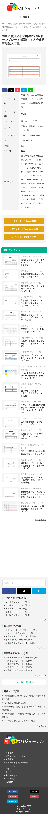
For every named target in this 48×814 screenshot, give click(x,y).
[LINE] (30, 90)
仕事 (23, 151)
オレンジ (25, 140)
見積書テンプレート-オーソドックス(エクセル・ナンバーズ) (32, 436)
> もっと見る (40, 520)
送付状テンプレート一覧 (16, 615)
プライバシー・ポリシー (16, 756)
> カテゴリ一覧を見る (24, 682)
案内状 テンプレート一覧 (17, 640)
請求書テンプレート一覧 (16, 612)
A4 (22, 146)
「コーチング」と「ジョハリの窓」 (20, 721)
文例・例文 (10, 779)
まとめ (8, 772)
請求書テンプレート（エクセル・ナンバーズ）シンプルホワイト (32, 288)
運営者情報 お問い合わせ (17, 762)
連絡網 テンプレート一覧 (17, 664)
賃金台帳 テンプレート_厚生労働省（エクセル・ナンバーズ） (32, 508)
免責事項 (9, 759)
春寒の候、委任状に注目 (15, 703)
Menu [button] (26, 17)
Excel (23, 135)
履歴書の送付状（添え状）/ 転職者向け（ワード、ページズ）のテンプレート (33, 494)
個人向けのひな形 (29, 121)
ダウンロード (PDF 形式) (25, 237)
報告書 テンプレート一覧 (17, 670)
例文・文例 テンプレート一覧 (19, 636)
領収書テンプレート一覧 (16, 605)
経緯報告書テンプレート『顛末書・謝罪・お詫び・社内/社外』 (32, 480)
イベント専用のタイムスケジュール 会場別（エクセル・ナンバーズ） (32, 375)
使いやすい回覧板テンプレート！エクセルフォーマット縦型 (32, 393)
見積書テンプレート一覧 (16, 609)
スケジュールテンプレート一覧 (19, 633)
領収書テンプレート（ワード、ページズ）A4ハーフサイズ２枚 (32, 317)
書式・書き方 (11, 775)
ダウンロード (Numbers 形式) (25, 229)
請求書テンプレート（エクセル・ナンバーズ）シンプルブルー (32, 357)
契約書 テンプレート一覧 (17, 661)
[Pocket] (17, 90)
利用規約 (9, 753)
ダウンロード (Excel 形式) (25, 221)
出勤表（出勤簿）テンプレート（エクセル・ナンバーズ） (32, 343)
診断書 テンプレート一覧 (17, 667)
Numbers (31, 135)
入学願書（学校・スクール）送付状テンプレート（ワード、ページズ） (31, 303)
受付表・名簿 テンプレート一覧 (20, 657)
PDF (38, 135)
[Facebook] (5, 90)
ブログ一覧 (10, 766)
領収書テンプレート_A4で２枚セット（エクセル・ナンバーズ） (32, 465)
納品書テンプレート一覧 (16, 602)
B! (39, 591)
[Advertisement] (24, 550)
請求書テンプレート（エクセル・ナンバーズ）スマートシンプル (32, 262)
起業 (7, 769)
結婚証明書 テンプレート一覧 (19, 643)
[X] (11, 90)
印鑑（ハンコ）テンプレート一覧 (20, 630)
